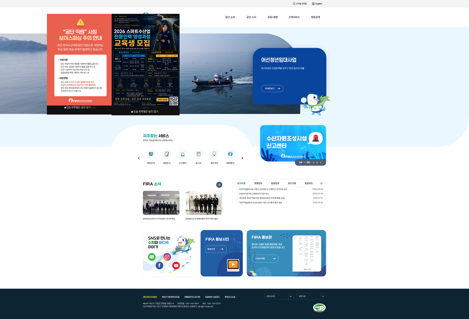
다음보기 (320, 162)
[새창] (319, 308)
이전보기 (313, 162)
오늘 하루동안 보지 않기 (78, 107)
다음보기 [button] (242, 158)
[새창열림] (152, 257)
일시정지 (317, 162)
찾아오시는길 (230, 297)
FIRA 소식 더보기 (219, 185)
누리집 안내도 (301, 3)
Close (93, 107)
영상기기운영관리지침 (171, 297)
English (318, 3)
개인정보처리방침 (150, 297)
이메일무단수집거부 (192, 297)
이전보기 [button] (139, 158)
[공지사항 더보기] (321, 183)
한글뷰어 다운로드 (212, 297)
